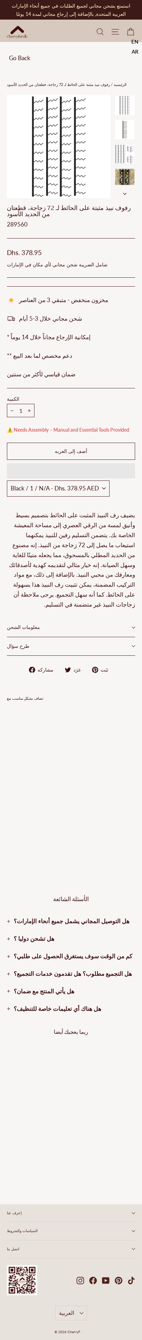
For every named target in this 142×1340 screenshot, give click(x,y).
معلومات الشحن (23, 627)
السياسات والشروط (22, 1230)
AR (135, 51)
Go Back (19, 58)
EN (135, 41)
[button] (71, 470)
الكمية (13, 399)
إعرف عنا (14, 1212)
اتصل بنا (13, 1248)
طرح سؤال (18, 646)
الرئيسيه (119, 84)
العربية (66, 1312)
